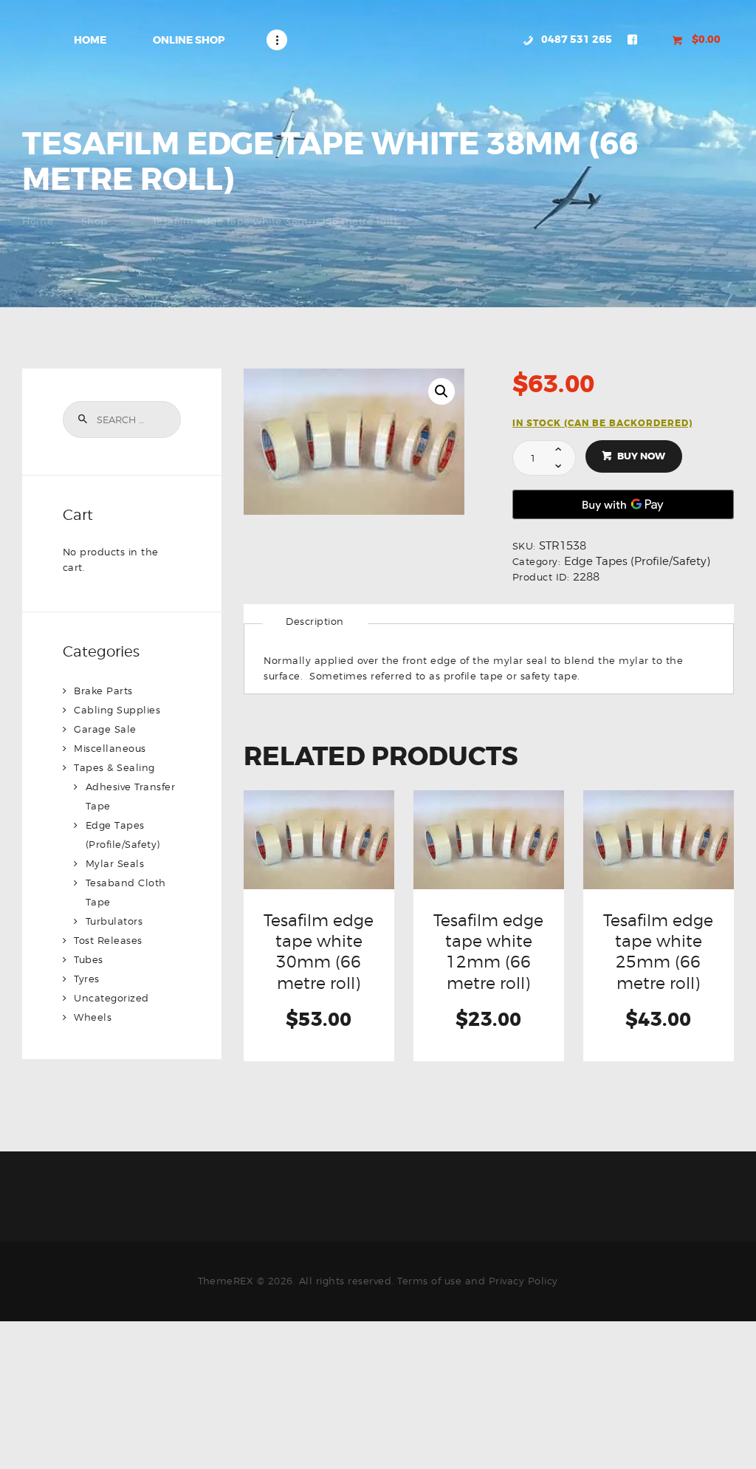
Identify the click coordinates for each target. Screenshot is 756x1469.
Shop (94, 221)
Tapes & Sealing (114, 767)
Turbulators (114, 921)
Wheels (92, 1017)
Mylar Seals (115, 863)
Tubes (88, 959)
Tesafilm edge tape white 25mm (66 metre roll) (658, 952)
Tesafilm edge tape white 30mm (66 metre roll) (319, 952)
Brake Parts (103, 690)
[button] (441, 391)
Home (37, 221)
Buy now (641, 456)
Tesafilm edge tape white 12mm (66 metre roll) (488, 952)
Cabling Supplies (117, 710)
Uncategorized (111, 998)
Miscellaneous (110, 748)
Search (82, 419)
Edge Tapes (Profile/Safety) (637, 561)
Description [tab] (315, 621)
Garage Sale (105, 729)
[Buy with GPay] (623, 504)
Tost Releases (108, 940)
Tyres (87, 979)
